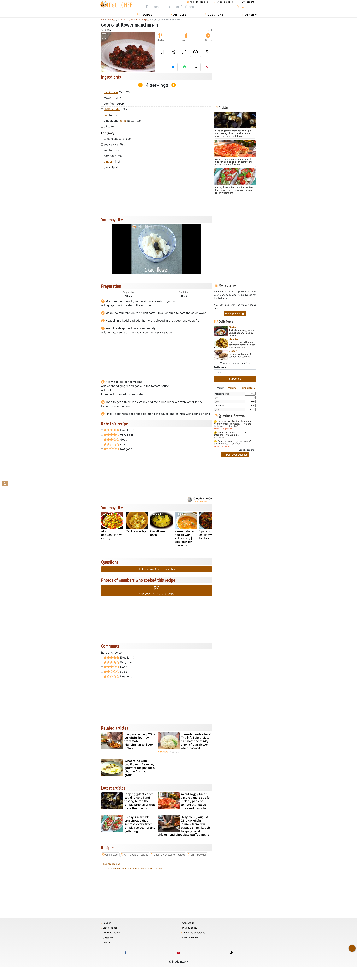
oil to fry (109, 126)
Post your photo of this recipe (156, 593)
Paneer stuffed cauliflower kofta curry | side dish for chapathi (185, 538)
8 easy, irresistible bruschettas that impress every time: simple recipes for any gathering (139, 824)
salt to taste (111, 150)
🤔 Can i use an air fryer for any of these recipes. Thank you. (232, 442)
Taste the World (118, 868)
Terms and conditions (193, 932)
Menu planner (233, 313)
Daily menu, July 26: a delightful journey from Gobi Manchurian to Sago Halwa (139, 741)
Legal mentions (190, 937)
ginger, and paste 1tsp (122, 120)
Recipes (146, 14)
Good (123, 439)
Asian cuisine (137, 868)
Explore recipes (111, 864)
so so (123, 444)
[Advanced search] (242, 7)
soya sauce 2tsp (114, 144)
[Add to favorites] (162, 52)
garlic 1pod (111, 167)
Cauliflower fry (136, 531)
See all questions (246, 450)
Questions (215, 14)
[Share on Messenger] (173, 67)
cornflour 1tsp (113, 156)
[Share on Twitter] (196, 67)
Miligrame (222, 394)
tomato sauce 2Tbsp (117, 138)
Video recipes (110, 928)
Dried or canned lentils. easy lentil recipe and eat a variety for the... (242, 345)
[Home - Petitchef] (102, 19)
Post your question (236, 454)
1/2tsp (116, 109)
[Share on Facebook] (161, 67)
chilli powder (112, 109)
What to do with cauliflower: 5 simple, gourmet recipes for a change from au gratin (139, 768)
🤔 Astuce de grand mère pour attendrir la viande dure (230, 433)
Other (249, 14)
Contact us (188, 923)
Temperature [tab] (247, 388)
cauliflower (111, 92)
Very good (126, 434)
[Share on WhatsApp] (184, 67)
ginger (108, 161)
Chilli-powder (198, 854)
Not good (125, 449)
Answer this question (223, 429)
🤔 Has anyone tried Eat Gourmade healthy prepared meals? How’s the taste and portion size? (232, 424)
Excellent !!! (127, 430)
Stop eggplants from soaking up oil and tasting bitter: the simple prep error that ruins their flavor (139, 801)
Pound (220, 405)
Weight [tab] (220, 388)
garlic (122, 120)
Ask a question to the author (158, 569)
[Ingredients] (5, 483)
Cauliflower (112, 854)
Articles (179, 14)
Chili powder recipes (136, 854)
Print (247, 363)
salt (106, 115)
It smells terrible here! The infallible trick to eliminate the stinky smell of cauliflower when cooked (196, 741)
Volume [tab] (232, 388)
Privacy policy (189, 928)
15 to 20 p (118, 92)
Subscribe (235, 378)
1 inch (112, 161)
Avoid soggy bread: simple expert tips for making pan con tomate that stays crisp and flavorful (196, 801)
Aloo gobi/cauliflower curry (111, 534)
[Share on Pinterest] (207, 67)
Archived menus (231, 363)
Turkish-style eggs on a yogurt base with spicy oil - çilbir (241, 333)
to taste (111, 115)
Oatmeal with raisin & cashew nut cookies (240, 355)
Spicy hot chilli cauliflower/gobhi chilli (210, 534)
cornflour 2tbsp (114, 103)
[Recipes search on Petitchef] (237, 7)
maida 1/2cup (112, 98)
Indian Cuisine (154, 868)
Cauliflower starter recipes (169, 854)
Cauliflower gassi (158, 532)
